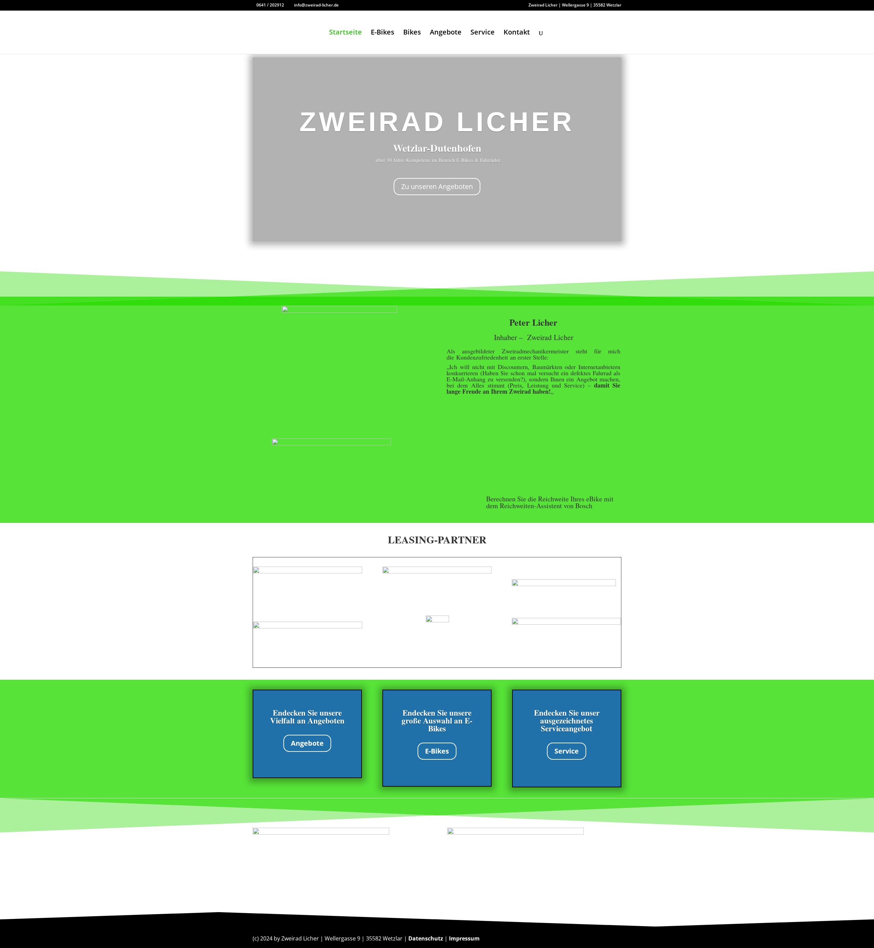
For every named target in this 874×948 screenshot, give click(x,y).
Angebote (446, 33)
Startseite (345, 33)
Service (482, 33)
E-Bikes (382, 33)
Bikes (412, 33)
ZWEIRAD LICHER (437, 122)
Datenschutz (425, 938)
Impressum (464, 938)
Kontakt (517, 33)
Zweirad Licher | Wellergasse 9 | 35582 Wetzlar (574, 5)
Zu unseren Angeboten (437, 186)
